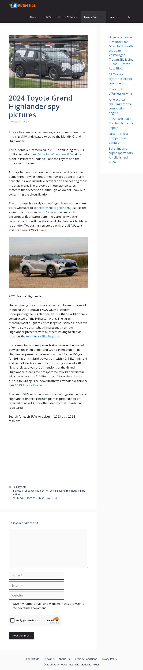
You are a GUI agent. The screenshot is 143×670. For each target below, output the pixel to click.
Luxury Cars (91, 17)
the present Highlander (53, 208)
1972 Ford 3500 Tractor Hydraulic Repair (121, 123)
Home (33, 17)
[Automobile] (22, 5)
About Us (64, 659)
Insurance (115, 17)
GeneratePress (90, 664)
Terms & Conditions (85, 659)
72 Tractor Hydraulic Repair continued (120, 78)
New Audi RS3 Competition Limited (118, 138)
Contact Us (32, 659)
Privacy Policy (109, 659)
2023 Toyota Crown (28, 385)
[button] (129, 17)
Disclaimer (49, 659)
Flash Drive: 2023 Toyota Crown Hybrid (35, 498)
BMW (47, 17)
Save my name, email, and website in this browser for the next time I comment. (49, 606)
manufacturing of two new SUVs (51, 154)
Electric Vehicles (67, 17)
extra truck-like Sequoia (42, 336)
